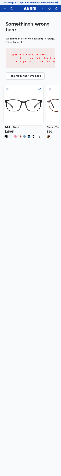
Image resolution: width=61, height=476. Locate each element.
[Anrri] (29, 8)
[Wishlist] (49, 8)
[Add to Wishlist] (7, 89)
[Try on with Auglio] (39, 89)
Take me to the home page (25, 76)
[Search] (11, 8)
